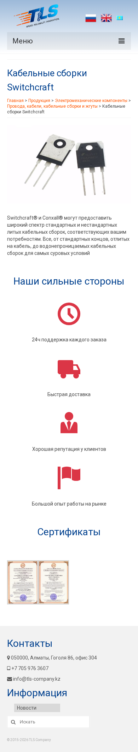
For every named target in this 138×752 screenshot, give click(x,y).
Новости (26, 708)
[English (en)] (106, 18)
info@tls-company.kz (37, 679)
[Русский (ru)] (90, 18)
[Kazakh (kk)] (121, 18)
